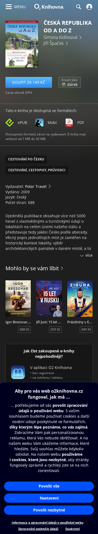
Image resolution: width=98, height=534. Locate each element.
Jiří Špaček (54, 43)
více (89, 255)
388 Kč (24, 329)
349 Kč (86, 329)
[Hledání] (78, 7)
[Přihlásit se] (88, 7)
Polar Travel (36, 186)
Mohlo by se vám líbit (32, 268)
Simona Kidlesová (60, 37)
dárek (70, 82)
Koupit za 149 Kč (28, 82)
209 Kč (55, 329)
